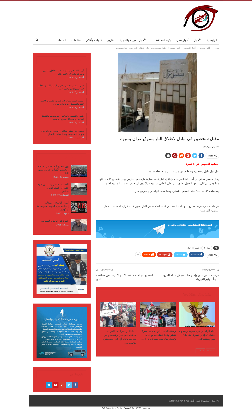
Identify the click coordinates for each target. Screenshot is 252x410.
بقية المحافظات (161, 40)
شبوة (197, 248)
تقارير (110, 40)
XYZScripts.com (143, 408)
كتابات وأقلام (94, 40)
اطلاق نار (206, 248)
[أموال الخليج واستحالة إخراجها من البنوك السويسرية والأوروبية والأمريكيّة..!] (79, 207)
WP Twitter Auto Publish (112, 408)
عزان (189, 248)
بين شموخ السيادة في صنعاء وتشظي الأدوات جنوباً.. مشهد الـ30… (53, 169)
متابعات (76, 40)
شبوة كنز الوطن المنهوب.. (55, 220)
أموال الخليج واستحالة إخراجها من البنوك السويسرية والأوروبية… (53, 206)
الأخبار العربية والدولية (133, 40)
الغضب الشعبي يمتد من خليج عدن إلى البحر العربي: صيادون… (53, 187)
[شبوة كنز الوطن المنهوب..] (79, 225)
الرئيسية (212, 40)
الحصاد (62, 40)
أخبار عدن (182, 40)
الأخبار (197, 40)
